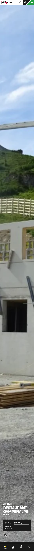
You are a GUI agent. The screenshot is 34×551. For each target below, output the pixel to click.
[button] (20, 2)
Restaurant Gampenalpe (21, 524)
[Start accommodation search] (30, 2)
